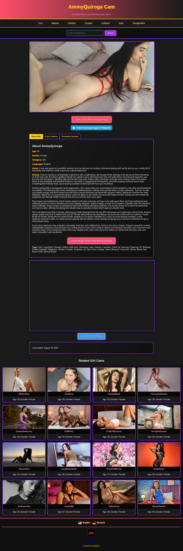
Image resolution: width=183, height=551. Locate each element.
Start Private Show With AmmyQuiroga (91, 240)
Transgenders (139, 23)
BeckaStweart (158, 506)
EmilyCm (69, 394)
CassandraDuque (159, 394)
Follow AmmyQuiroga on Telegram (93, 127)
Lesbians (105, 23)
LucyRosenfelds (69, 469)
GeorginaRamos (159, 431)
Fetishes (72, 23)
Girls (40, 23)
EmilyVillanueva (114, 431)
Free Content (51, 136)
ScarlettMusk (114, 394)
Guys (121, 23)
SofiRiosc (69, 431)
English (86, 523)
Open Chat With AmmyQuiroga (91, 119)
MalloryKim (24, 394)
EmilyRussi (159, 469)
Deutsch (101, 523)
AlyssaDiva (24, 469)
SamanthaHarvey (24, 431)
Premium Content (70, 136)
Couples (88, 23)
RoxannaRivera (114, 469)
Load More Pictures (91, 336)
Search (110, 33)
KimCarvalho (24, 506)
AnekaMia (69, 506)
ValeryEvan (114, 506)
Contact (91, 542)
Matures (55, 23)
